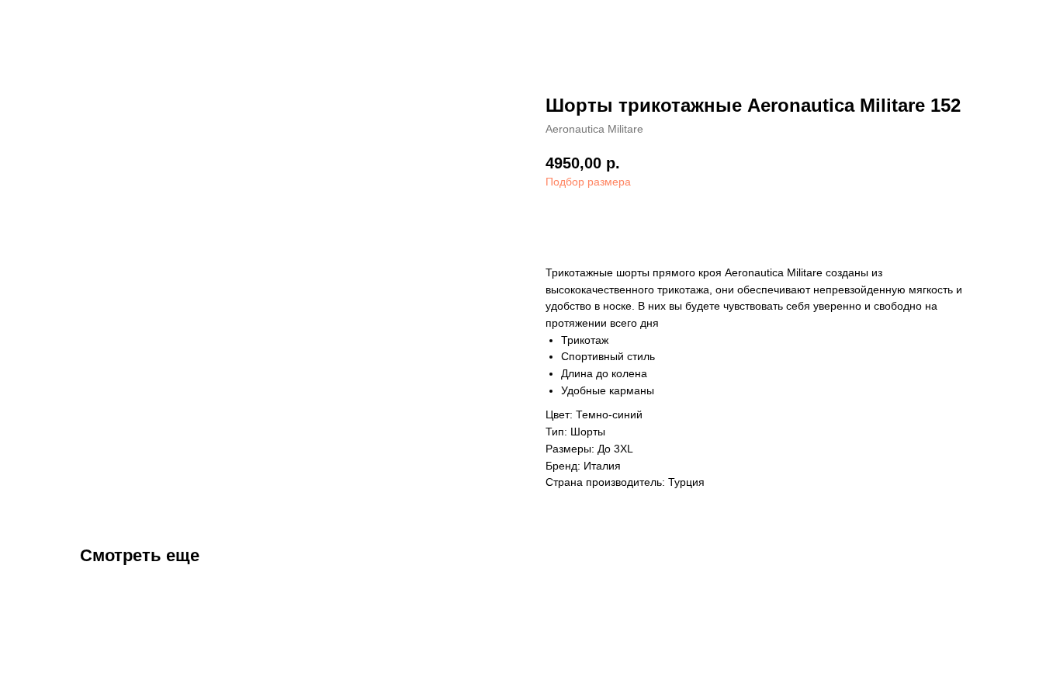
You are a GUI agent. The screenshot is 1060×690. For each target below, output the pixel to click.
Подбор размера (588, 181)
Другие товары (66, 23)
